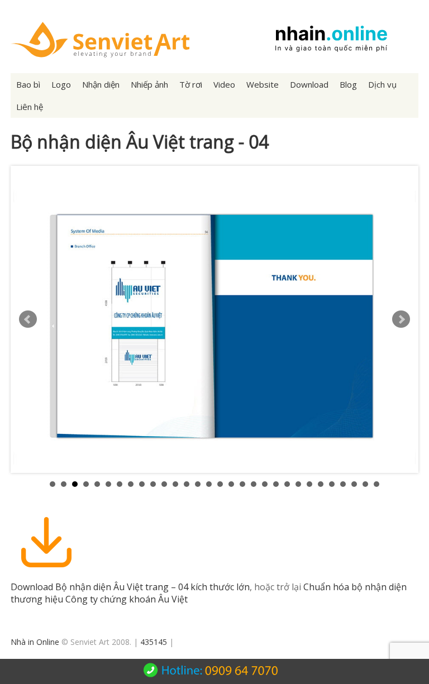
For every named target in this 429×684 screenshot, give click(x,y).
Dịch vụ (382, 84)
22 (287, 484)
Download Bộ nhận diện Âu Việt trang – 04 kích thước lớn (130, 587)
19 (253, 484)
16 (220, 484)
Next (401, 319)
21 (276, 484)
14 (198, 484)
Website (262, 84)
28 (354, 484)
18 (242, 484)
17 (231, 484)
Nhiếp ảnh (149, 84)
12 (175, 484)
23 (298, 484)
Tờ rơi (190, 84)
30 (376, 484)
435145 (153, 642)
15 (209, 484)
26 (332, 484)
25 (320, 484)
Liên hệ (29, 106)
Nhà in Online (35, 642)
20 (265, 484)
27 (343, 484)
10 (153, 484)
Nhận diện (101, 84)
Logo (61, 84)
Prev (28, 319)
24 (309, 484)
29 (365, 484)
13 (186, 484)
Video (224, 84)
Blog (348, 84)
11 (164, 484)
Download (309, 84)
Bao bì (28, 84)
